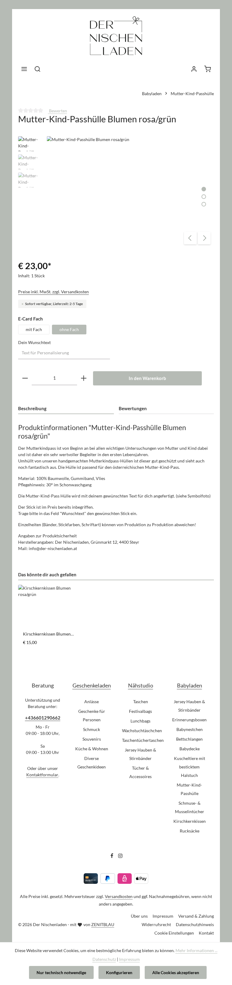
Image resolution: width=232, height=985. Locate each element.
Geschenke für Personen (91, 715)
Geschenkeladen (91, 685)
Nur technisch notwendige (61, 972)
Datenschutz (104, 959)
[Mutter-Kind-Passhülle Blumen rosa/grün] (130, 191)
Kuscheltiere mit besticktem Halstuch (189, 767)
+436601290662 (42, 717)
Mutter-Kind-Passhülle (189, 789)
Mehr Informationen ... (197, 950)
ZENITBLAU (102, 924)
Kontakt (206, 932)
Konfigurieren (119, 972)
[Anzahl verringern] (25, 378)
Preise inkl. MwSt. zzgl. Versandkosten (53, 291)
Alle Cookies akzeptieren (175, 972)
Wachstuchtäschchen (142, 730)
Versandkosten (119, 896)
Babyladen (189, 685)
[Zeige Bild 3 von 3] (203, 204)
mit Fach (34, 329)
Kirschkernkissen (189, 821)
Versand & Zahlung (196, 916)
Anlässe (91, 701)
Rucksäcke (189, 830)
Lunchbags (140, 720)
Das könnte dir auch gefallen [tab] (47, 574)
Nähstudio (140, 685)
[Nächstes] (204, 238)
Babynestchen (189, 729)
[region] (116, 191)
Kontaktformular (42, 774)
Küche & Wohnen (91, 748)
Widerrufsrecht (156, 924)
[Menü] (24, 69)
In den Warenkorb (147, 378)
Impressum (163, 916)
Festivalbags (140, 711)
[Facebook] (112, 856)
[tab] (66, 409)
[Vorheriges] (190, 238)
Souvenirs (91, 739)
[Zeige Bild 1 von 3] (203, 189)
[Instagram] (120, 856)
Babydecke (189, 748)
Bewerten (57, 110)
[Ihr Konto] (194, 69)
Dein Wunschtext (34, 342)
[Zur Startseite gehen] (116, 40)
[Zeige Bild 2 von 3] (203, 196)
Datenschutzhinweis (195, 924)
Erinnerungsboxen (189, 719)
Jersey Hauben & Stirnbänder (140, 754)
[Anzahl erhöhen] (84, 378)
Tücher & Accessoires (140, 772)
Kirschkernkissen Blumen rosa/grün (47, 634)
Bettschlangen (189, 739)
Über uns (139, 916)
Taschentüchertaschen (143, 740)
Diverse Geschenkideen (91, 762)
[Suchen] (37, 69)
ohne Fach (69, 329)
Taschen (140, 701)
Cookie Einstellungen (174, 932)
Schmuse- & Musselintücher (189, 807)
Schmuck (91, 729)
